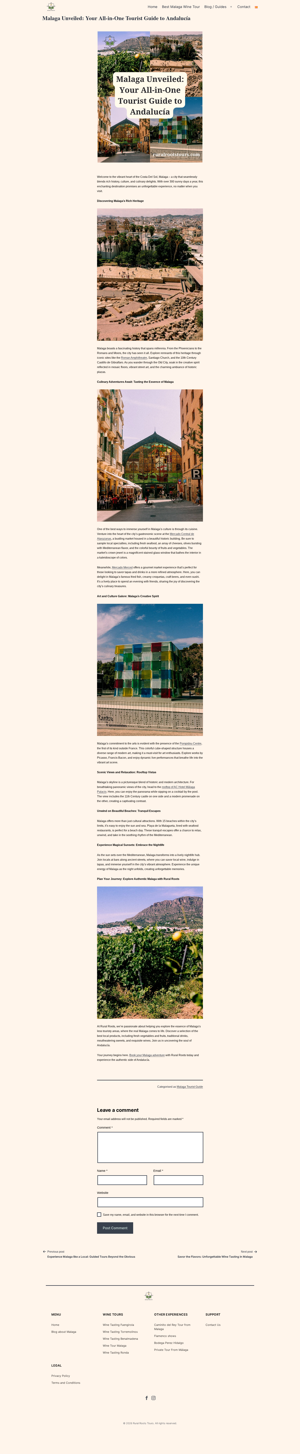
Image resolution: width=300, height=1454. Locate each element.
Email (158, 1170)
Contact (243, 7)
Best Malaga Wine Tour (181, 7)
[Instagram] (153, 1399)
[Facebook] (146, 1399)
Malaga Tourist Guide (190, 1086)
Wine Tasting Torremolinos (120, 1331)
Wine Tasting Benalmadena (120, 1338)
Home (152, 7)
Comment (105, 1127)
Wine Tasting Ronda (116, 1352)
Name (102, 1170)
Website (102, 1193)
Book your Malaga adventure (147, 1055)
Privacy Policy (60, 1376)
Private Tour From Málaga (171, 1349)
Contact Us (213, 1325)
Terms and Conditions (65, 1382)
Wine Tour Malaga (114, 1345)
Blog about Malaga (63, 1331)
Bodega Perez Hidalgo (169, 1343)
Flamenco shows (165, 1336)
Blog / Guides (215, 7)
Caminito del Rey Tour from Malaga (172, 1327)
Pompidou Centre (190, 743)
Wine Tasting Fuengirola (118, 1325)
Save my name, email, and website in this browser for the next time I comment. (151, 1214)
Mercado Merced (122, 567)
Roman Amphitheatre (134, 357)
